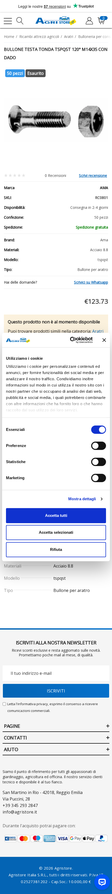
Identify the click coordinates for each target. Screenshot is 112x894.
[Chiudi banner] (104, 340)
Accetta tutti (56, 515)
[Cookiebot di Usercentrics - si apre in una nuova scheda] (70, 340)
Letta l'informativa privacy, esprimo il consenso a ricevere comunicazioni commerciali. (52, 707)
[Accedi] (89, 21)
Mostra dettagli (82, 499)
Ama (104, 187)
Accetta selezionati (56, 532)
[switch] (98, 446)
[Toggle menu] (8, 21)
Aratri (97, 331)
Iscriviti (56, 691)
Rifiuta (56, 549)
